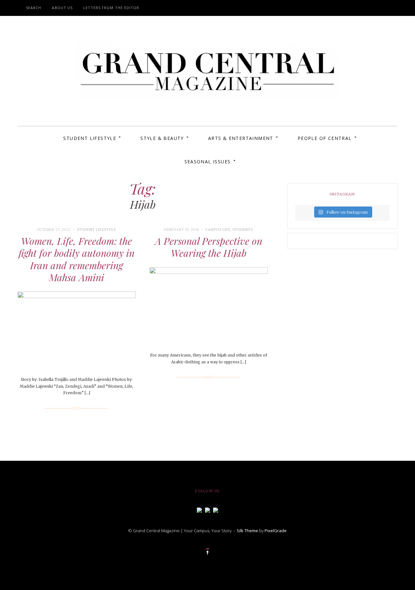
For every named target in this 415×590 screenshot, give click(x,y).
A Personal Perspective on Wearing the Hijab (208, 247)
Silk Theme (247, 531)
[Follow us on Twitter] (207, 509)
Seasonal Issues (207, 161)
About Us (62, 7)
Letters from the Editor (111, 7)
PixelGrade (276, 531)
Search (34, 7)
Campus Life (218, 230)
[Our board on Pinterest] (215, 509)
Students (242, 230)
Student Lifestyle (89, 138)
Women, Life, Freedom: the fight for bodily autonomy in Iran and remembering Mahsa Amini (76, 259)
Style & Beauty (162, 138)
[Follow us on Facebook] (199, 509)
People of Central (325, 138)
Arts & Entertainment (240, 138)
